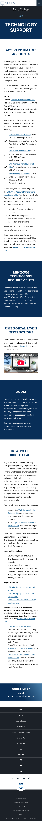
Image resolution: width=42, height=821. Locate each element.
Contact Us (21, 755)
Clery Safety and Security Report (21, 810)
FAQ (21, 749)
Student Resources (21, 798)
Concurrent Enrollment (21, 732)
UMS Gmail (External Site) (19, 150)
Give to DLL (21, 738)
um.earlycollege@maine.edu (21, 696)
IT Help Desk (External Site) (19, 626)
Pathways (21, 726)
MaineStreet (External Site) (20, 134)
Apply (21, 715)
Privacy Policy (21, 806)
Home (21, 710)
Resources (21, 743)
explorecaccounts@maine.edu (21, 648)
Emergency (21, 814)
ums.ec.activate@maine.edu (23, 99)
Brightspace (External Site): (20, 174)
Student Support (21, 721)
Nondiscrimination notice (21, 802)
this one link (23, 346)
